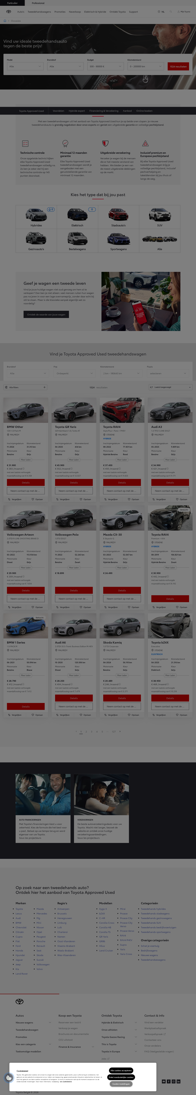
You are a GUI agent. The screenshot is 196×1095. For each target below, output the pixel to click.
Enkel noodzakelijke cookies (121, 1077)
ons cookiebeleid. (66, 1081)
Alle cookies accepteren (121, 1070)
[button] (9, 1077)
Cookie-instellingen (121, 1084)
